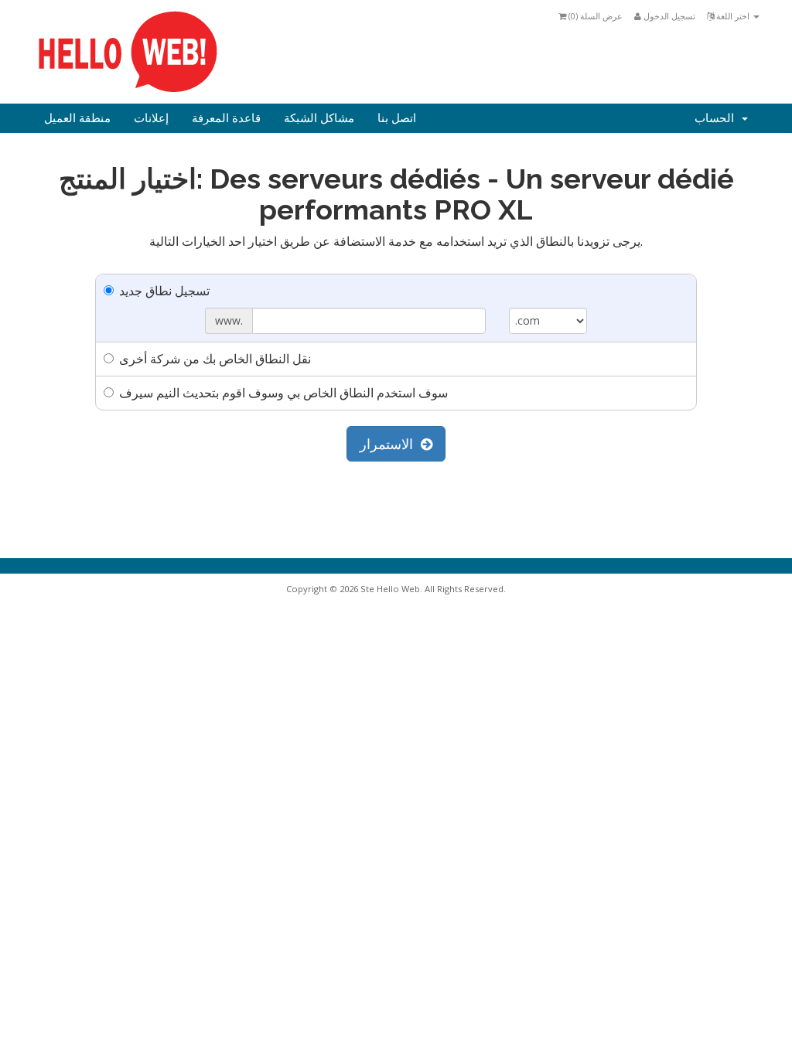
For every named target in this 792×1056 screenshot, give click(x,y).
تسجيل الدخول (668, 16)
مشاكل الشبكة (319, 118)
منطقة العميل (77, 118)
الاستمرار (390, 443)
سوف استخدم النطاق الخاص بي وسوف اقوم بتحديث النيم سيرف (283, 392)
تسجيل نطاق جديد (164, 290)
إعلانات (151, 118)
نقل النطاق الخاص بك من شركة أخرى (215, 358)
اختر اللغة (733, 16)
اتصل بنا (396, 118)
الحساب (717, 118)
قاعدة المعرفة (226, 118)
